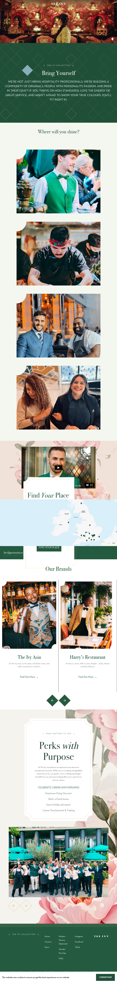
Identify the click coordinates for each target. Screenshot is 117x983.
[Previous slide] (52, 700)
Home (47, 936)
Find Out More (29, 677)
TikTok (77, 947)
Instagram (79, 936)
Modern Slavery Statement (63, 940)
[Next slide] (65, 700)
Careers (48, 942)
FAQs (61, 959)
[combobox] (53, 40)
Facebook (79, 942)
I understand (105, 977)
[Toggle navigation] (6, 4)
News (47, 947)
